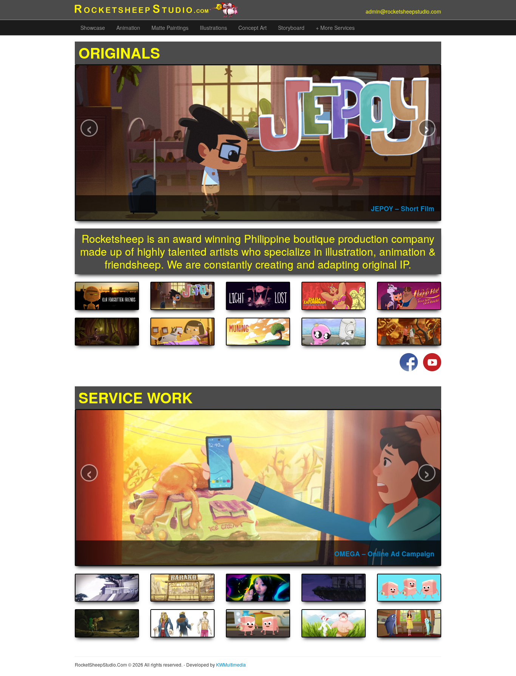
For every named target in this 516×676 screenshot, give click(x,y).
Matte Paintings (169, 27)
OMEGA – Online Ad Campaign (384, 553)
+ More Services (335, 27)
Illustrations (213, 27)
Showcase (92, 27)
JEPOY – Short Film (402, 208)
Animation (128, 27)
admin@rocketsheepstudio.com (403, 11)
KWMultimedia (231, 664)
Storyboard (291, 27)
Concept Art (252, 27)
